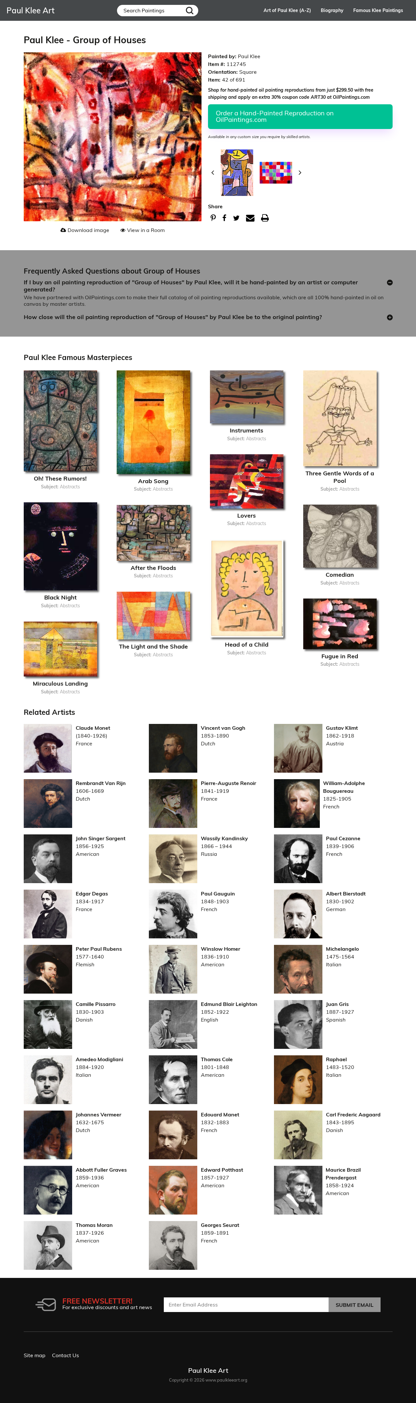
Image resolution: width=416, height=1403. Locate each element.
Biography (332, 10)
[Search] (190, 10)
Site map (35, 1355)
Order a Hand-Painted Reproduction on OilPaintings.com (275, 116)
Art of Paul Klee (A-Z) (287, 10)
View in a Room (146, 230)
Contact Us (65, 1355)
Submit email (354, 1305)
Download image (88, 230)
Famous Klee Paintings (378, 10)
